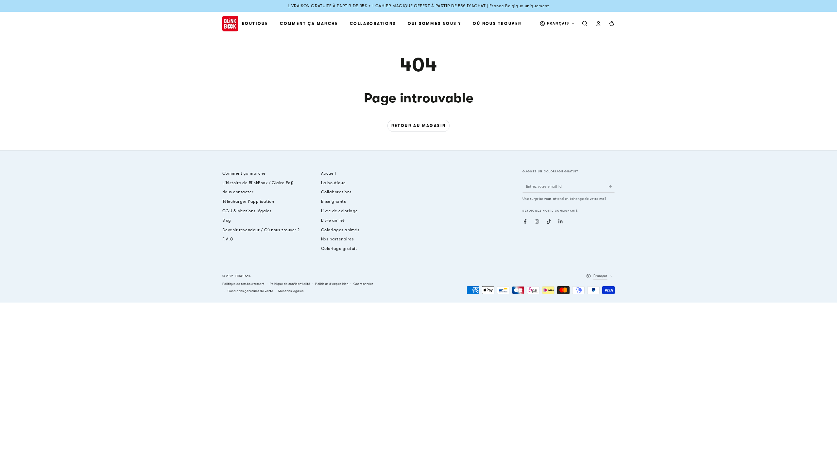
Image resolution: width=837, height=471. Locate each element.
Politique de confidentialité (290, 284)
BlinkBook (242, 276)
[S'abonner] (612, 186)
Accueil (328, 173)
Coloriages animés (340, 229)
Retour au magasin (418, 125)
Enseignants (333, 201)
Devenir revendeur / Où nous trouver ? (261, 229)
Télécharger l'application (248, 201)
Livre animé (333, 220)
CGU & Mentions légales (247, 210)
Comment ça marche (243, 173)
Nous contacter (238, 191)
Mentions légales (290, 291)
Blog (226, 220)
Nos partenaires (337, 238)
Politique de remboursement (243, 284)
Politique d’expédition (331, 284)
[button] (584, 23)
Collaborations (336, 191)
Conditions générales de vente (250, 291)
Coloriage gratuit (339, 248)
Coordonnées (363, 284)
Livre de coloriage (339, 210)
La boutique (333, 182)
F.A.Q (227, 238)
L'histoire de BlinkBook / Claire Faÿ (257, 182)
